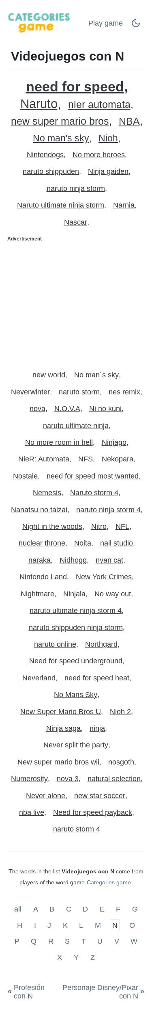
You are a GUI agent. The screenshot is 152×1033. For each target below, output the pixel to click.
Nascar (75, 222)
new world (48, 375)
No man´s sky (96, 375)
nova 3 (68, 779)
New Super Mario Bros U (60, 712)
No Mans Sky (75, 695)
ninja (97, 728)
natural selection (114, 779)
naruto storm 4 (76, 829)
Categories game (109, 882)
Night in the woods (52, 526)
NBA (129, 121)
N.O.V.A (67, 409)
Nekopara (117, 459)
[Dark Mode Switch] (136, 25)
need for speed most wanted (93, 476)
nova (37, 409)
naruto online (55, 644)
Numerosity (29, 779)
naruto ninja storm (76, 188)
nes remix (124, 392)
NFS (85, 459)
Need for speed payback (92, 812)
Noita (82, 543)
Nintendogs (45, 155)
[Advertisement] (76, 302)
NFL (122, 526)
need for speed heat (96, 678)
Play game (105, 23)
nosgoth (121, 762)
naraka (39, 560)
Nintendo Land (43, 577)
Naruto (39, 103)
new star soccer (99, 796)
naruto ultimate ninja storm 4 (76, 610)
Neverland (39, 678)
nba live (31, 812)
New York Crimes (104, 577)
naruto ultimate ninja (76, 426)
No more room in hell (59, 442)
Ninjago (114, 442)
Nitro (99, 526)
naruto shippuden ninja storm (76, 628)
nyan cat (109, 560)
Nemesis (47, 493)
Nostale (25, 476)
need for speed (75, 86)
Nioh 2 (120, 712)
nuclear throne (42, 543)
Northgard (101, 644)
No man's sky (61, 138)
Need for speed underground (75, 661)
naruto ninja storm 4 (108, 510)
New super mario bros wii (58, 762)
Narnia (124, 205)
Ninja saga (63, 728)
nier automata (99, 104)
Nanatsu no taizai (39, 510)
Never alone (45, 796)
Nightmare (37, 594)
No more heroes (99, 155)
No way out (112, 594)
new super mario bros (60, 121)
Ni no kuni (105, 409)
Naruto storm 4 (94, 493)
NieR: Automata (43, 459)
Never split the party (75, 745)
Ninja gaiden (108, 171)
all (19, 909)
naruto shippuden (51, 171)
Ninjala (74, 594)
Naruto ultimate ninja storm (60, 205)
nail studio (116, 543)
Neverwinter (30, 392)
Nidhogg (73, 560)
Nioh (108, 138)
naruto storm (79, 392)
